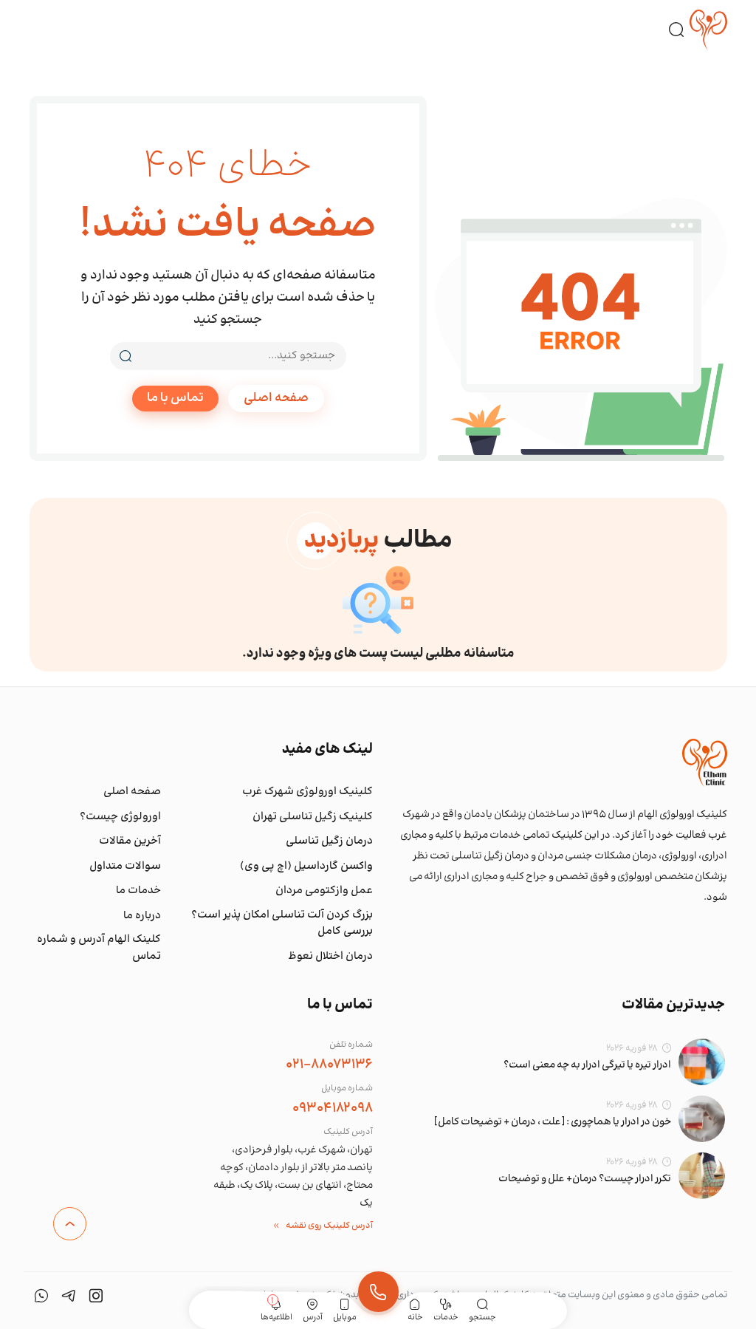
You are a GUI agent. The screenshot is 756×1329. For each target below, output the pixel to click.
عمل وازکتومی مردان (324, 891)
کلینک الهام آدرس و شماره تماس (99, 948)
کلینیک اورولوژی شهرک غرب (307, 792)
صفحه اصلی (276, 398)
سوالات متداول (125, 866)
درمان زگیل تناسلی (329, 841)
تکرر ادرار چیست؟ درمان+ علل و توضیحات (584, 1179)
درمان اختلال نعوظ (330, 957)
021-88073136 (329, 1064)
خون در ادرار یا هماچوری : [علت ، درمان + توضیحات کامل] (552, 1122)
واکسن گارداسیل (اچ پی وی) (306, 866)
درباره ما (142, 916)
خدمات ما (138, 891)
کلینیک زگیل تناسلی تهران (312, 817)
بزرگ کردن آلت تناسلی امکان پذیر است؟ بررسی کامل (281, 923)
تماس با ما (175, 398)
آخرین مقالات (130, 841)
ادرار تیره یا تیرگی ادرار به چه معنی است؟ (587, 1065)
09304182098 (332, 1108)
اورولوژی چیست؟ (120, 817)
